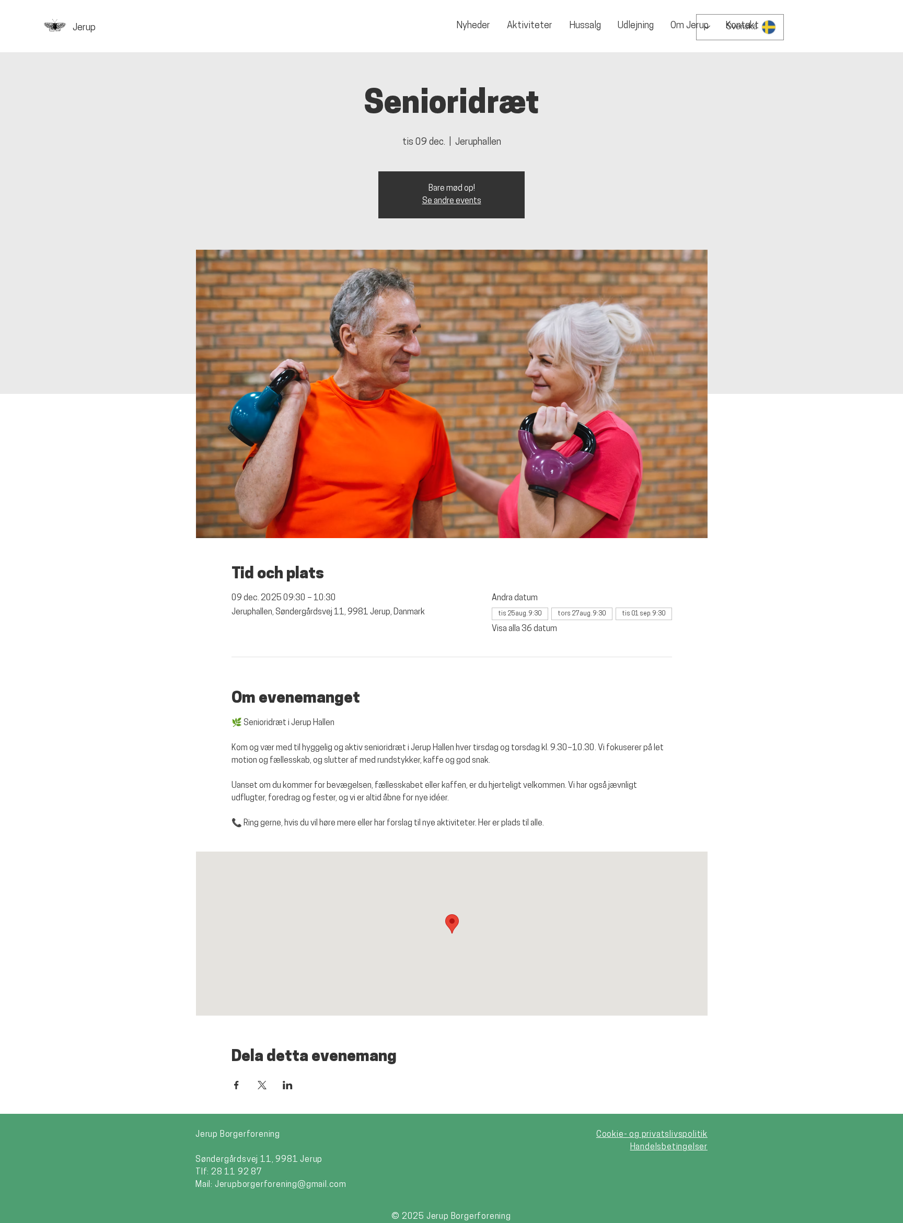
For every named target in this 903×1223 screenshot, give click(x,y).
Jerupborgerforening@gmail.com (280, 1185)
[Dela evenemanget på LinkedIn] (288, 1085)
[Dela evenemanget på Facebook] (236, 1085)
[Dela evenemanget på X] (262, 1085)
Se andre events (451, 201)
